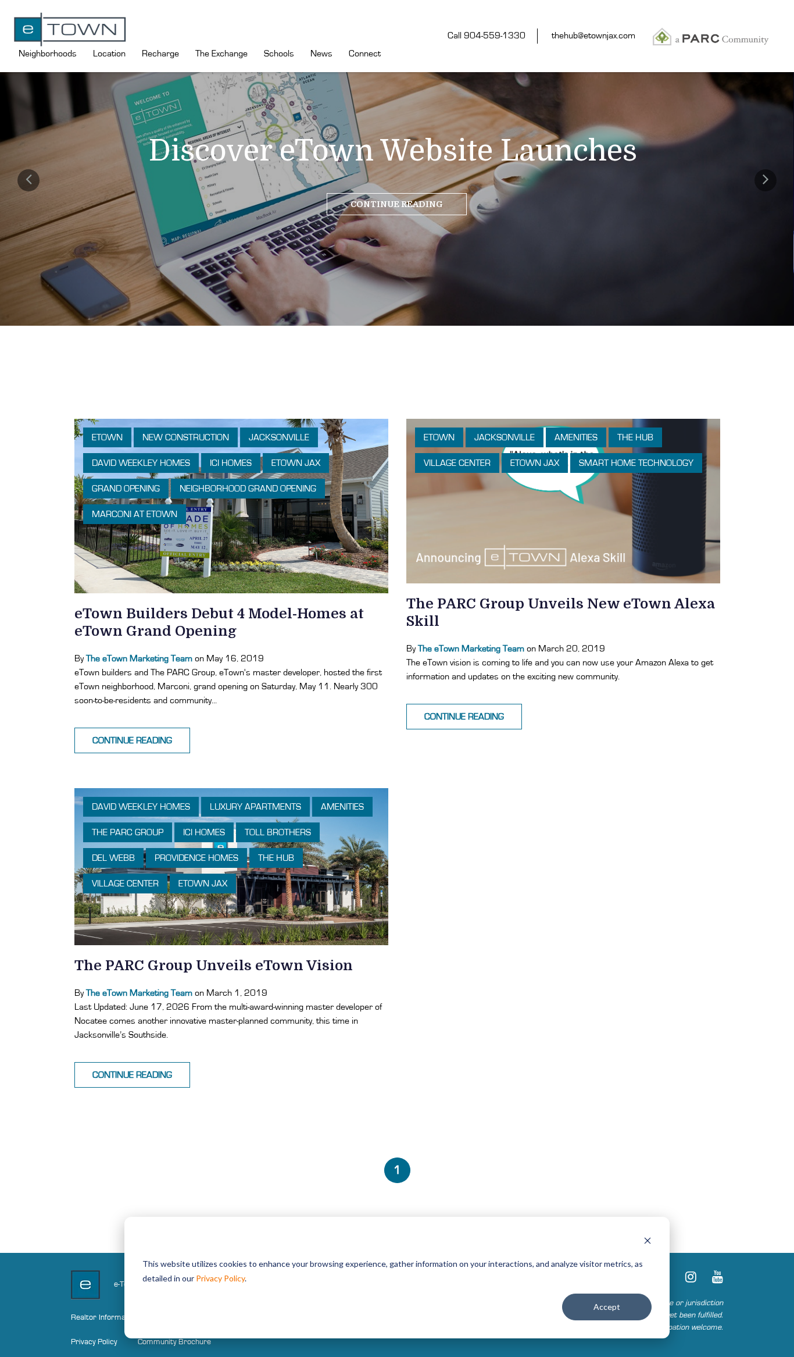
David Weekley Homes (141, 463)
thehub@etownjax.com (593, 35)
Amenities (576, 437)
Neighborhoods (48, 53)
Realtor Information (104, 1317)
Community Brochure (174, 1342)
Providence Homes (196, 858)
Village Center (457, 463)
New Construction (185, 437)
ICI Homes (231, 463)
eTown (107, 437)
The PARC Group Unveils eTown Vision (213, 965)
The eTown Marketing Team (139, 658)
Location (109, 53)
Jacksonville (279, 437)
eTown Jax (295, 463)
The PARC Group (127, 832)
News (321, 53)
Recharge (160, 53)
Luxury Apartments (255, 806)
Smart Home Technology (636, 463)
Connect (365, 53)
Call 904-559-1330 (486, 35)
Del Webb (113, 858)
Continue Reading (396, 204)
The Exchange (221, 53)
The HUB (635, 437)
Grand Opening (126, 488)
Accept (606, 1307)
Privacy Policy (220, 1278)
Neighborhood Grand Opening (248, 488)
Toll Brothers (278, 832)
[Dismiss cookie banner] (647, 1242)
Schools (279, 53)
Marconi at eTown (134, 514)
